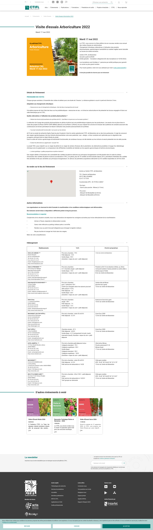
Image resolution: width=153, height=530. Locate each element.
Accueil (27, 16)
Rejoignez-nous (82, 492)
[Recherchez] (110, 2)
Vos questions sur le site (84, 489)
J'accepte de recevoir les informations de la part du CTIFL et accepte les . (108, 457)
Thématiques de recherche (58, 486)
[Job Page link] (66, 2)
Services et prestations (57, 489)
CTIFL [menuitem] (113, 7)
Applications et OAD (56, 502)
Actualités (54, 492)
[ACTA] (32, 509)
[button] (27, 2)
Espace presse (82, 495)
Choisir (76, 526)
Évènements (36, 16)
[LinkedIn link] (53, 2)
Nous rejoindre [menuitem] (122, 7)
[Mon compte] (119, 2)
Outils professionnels (57, 505)
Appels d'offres (82, 499)
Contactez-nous (39, 2)
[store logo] (33, 7)
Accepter (126, 526)
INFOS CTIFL (54, 499)
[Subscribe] (123, 463)
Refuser (27, 526)
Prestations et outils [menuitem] (88, 7)
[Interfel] (111, 505)
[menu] (85, 8)
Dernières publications (57, 495)
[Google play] (105, 494)
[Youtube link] (62, 2)
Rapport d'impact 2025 (84, 502)
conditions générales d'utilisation (107, 458)
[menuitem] (46, 8)
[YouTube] (114, 487)
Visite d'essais (47, 16)
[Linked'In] (105, 487)
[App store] (114, 494)
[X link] (57, 2)
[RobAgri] (31, 516)
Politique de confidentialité (9, 522)
